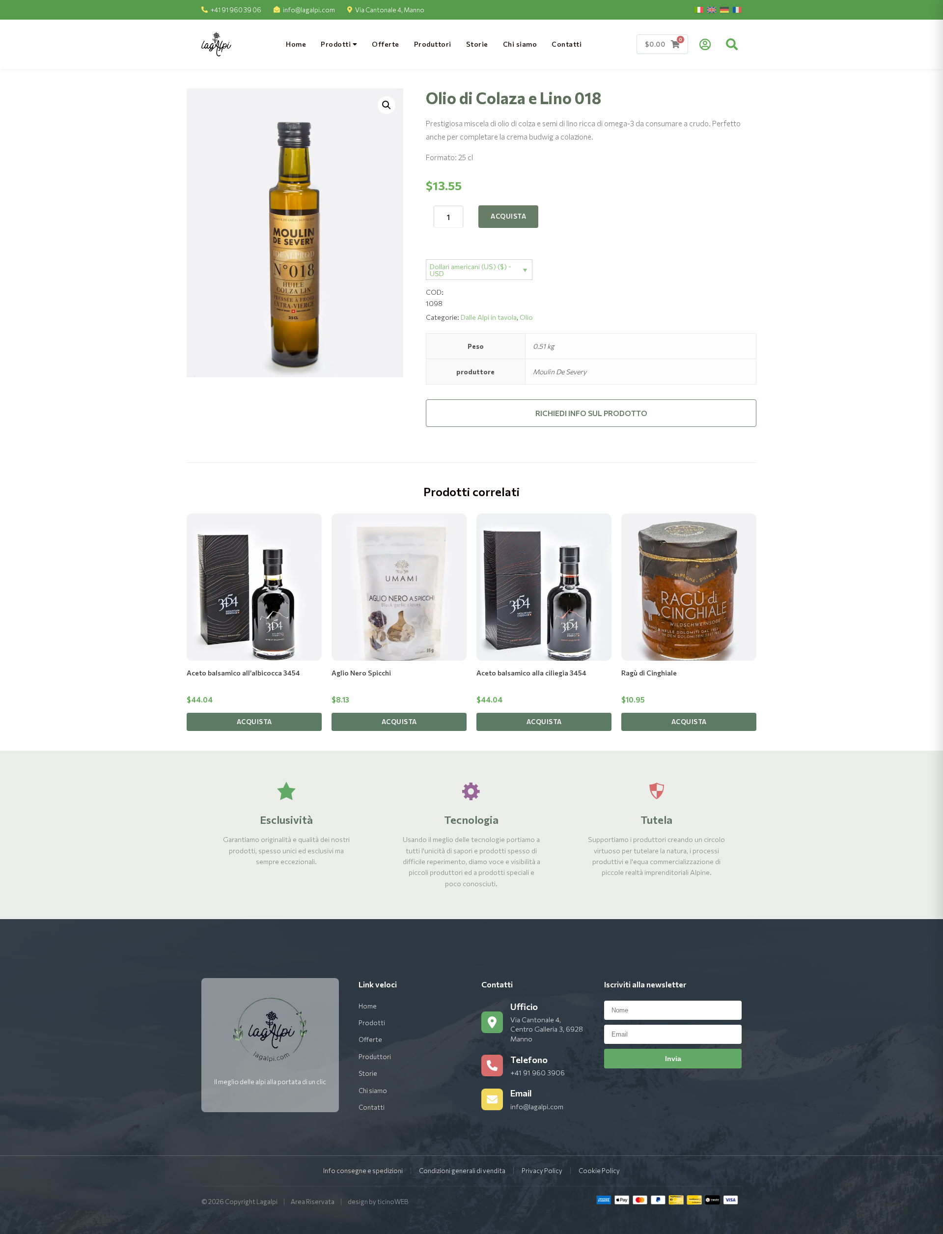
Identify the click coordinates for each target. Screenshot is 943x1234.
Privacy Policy (542, 1171)
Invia (673, 1059)
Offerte (385, 44)
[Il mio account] (705, 44)
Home (296, 44)
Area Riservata (312, 1202)
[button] (386, 105)
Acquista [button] (254, 722)
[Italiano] (698, 10)
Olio (526, 317)
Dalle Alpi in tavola (489, 317)
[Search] (732, 44)
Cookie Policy (599, 1171)
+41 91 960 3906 (537, 1072)
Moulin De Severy (559, 371)
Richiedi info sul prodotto (591, 413)
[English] (711, 10)
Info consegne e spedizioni (363, 1171)
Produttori (432, 44)
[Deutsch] (724, 10)
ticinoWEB (392, 1202)
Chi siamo (520, 44)
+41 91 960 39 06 (236, 10)
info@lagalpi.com (309, 10)
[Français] (737, 10)
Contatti (567, 44)
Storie (477, 44)
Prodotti (337, 44)
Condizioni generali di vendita (462, 1171)
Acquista (508, 216)
